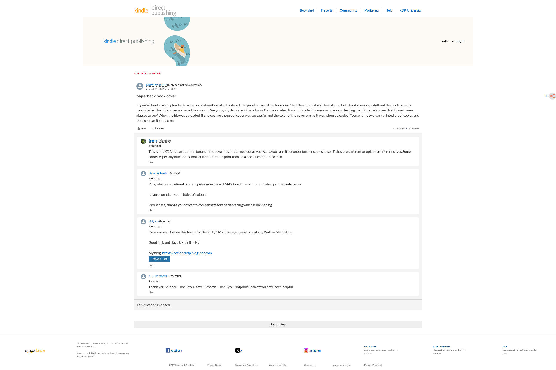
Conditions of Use (278, 365)
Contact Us (309, 365)
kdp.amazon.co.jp (342, 365)
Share (160, 128)
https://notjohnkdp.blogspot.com (187, 253)
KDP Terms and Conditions (182, 365)
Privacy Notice (214, 365)
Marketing (371, 10)
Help (389, 10)
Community (348, 10)
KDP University (410, 10)
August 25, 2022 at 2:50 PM (161, 89)
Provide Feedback (373, 365)
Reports (327, 10)
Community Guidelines (246, 365)
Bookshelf (307, 10)
